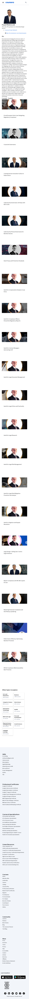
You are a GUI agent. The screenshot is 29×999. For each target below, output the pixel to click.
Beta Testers (5, 923)
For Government (6, 897)
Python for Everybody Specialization (10, 834)
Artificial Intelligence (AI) (8, 758)
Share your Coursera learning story (10, 865)
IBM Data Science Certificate (9, 802)
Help (3, 949)
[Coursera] (10, 2)
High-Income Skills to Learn (8, 856)
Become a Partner (6, 901)
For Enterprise (5, 895)
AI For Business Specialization (9, 818)
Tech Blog (4, 929)
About (3, 876)
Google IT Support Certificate (9, 792)
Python (4, 772)
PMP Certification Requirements (9, 860)
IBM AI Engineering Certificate (9, 798)
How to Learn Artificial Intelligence (10, 858)
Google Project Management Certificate (11, 794)
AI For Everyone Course (7, 820)
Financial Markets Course (8, 828)
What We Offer (5, 878)
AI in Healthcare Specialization (9, 822)
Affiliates (4, 959)
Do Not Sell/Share (6, 963)
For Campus (5, 899)
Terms (3, 944)
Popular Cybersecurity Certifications (10, 862)
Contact (4, 953)
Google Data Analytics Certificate (10, 790)
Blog (3, 925)
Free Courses (5, 905)
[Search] (26, 2)
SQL (3, 774)
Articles (4, 955)
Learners (4, 918)
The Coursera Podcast (7, 927)
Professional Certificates (8, 888)
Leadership (5, 880)
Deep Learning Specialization (9, 824)
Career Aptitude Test (7, 846)
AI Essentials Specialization (8, 816)
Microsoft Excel (5, 768)
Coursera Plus (5, 886)
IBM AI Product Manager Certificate (10, 800)
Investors (4, 942)
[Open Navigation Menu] (3, 2)
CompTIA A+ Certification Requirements (11, 850)
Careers (4, 882)
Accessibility (5, 951)
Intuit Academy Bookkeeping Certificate (11, 804)
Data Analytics (5, 762)
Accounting (5, 756)
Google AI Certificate (7, 786)
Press (3, 940)
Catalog (4, 884)
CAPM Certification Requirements (10, 848)
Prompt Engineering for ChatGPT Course (11, 832)
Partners (4, 921)
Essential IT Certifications (8, 854)
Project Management (7, 770)
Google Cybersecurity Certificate (10, 788)
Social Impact (5, 903)
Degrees (4, 893)
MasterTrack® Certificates (8, 890)
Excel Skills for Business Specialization (11, 826)
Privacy (4, 947)
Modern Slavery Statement (8, 961)
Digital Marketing (6, 764)
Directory (4, 957)
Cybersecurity (5, 760)
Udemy (4, 907)
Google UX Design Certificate (9, 796)
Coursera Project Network (11, 30)
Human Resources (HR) (7, 766)
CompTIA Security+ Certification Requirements (13, 852)
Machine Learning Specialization (9, 830)
